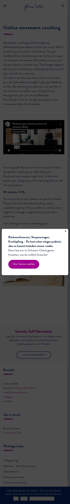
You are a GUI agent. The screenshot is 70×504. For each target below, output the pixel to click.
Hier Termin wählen (24, 264)
